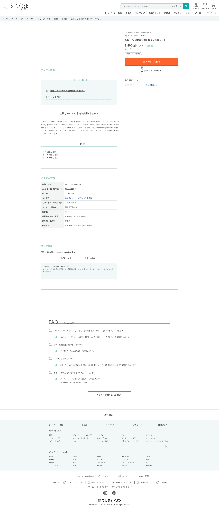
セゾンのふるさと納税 (99, 487)
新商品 (167, 13)
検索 (186, 6)
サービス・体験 (102, 441)
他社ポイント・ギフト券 (130, 441)
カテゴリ (30, 19)
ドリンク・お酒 (44, 19)
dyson (75, 456)
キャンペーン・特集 (113, 13)
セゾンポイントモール (124, 487)
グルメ (124, 435)
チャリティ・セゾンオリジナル (157, 441)
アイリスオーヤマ (128, 462)
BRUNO (124, 465)
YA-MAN (125, 459)
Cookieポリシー (146, 482)
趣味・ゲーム (102, 438)
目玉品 (129, 13)
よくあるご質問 (142, 476)
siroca (99, 459)
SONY (75, 465)
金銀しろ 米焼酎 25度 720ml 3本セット (87, 19)
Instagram (105, 493)
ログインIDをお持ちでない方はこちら (91, 476)
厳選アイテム (154, 13)
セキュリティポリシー (99, 482)
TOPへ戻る (107, 415)
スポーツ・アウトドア (81, 438)
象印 (74, 462)
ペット (75, 441)
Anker (99, 456)
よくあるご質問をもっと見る (107, 395)
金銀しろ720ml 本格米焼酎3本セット (67, 91)
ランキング (140, 13)
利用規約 (55, 482)
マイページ (211, 13)
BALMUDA (125, 456)
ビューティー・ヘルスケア (82, 435)
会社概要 (163, 482)
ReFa (148, 456)
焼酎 (56, 19)
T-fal (147, 459)
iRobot (99, 465)
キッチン (100, 435)
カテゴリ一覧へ (163, 446)
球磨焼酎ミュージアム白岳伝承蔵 (78, 198)
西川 (147, 462)
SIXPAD (51, 459)
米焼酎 (64, 19)
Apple (51, 456)
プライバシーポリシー (75, 482)
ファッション (150, 438)
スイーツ (149, 435)
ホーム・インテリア (129, 438)
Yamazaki (149, 465)
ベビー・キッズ (54, 441)
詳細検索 (173, 6)
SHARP (51, 462)
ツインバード (102, 462)
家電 (50, 435)
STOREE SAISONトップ (13, 19)
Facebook (114, 493)
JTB (74, 459)
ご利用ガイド (162, 425)
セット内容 (55, 97)
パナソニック (53, 465)
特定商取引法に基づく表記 (122, 482)
